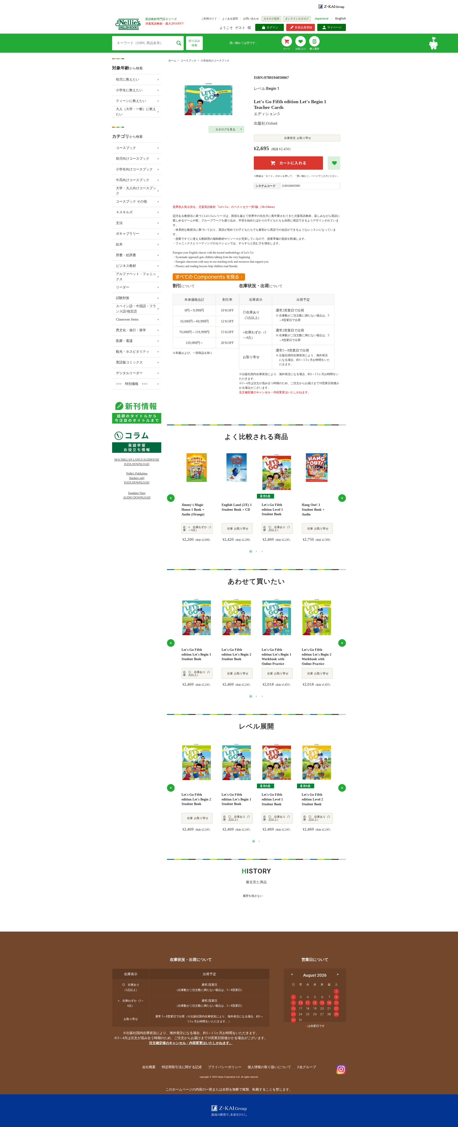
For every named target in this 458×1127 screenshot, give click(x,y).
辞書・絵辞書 (126, 255)
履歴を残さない (253, 896)
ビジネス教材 (126, 266)
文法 (119, 223)
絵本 (119, 244)
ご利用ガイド (209, 18)
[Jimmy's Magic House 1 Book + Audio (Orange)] (196, 467)
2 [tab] (256, 551)
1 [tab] (250, 551)
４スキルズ (124, 212)
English (340, 18)
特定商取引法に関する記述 (182, 1067)
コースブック (188, 60)
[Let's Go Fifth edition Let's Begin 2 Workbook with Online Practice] (316, 616)
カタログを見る (225, 129)
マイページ (334, 27)
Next (342, 498)
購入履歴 (314, 48)
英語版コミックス (129, 362)
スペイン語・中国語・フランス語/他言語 (136, 308)
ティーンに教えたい (131, 101)
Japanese (321, 18)
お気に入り (300, 48)
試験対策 (122, 298)
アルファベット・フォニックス (136, 276)
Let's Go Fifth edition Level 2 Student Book (312, 799)
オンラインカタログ (297, 18)
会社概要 (149, 1067)
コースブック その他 (131, 201)
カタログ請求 (271, 18)
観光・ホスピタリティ (132, 351)
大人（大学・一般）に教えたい (136, 111)
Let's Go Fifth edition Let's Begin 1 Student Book (196, 654)
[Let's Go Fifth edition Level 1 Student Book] (276, 471)
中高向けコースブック (132, 180)
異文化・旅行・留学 (131, 330)
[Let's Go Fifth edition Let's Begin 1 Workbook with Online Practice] (276, 616)
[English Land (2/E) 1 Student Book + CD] (236, 467)
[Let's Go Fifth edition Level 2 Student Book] (316, 761)
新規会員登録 (303, 27)
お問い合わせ (251, 18)
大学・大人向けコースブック (136, 190)
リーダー (122, 287)
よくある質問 (230, 18)
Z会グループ (306, 1067)
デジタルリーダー (129, 373)
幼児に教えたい (127, 79)
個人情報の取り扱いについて (269, 1067)
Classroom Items (127, 319)
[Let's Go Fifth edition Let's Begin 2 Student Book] (236, 616)
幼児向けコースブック (132, 158)
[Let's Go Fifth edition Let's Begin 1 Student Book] (196, 616)
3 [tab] (262, 551)
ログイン (272, 27)
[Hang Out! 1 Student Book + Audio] (316, 467)
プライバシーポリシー (224, 1067)
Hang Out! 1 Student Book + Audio (313, 509)
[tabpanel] (196, 498)
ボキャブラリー (127, 233)
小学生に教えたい (129, 90)
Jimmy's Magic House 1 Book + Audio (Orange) (193, 509)
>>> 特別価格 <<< (131, 384)
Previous (171, 498)
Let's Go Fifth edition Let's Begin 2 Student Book (236, 654)
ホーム (172, 60)
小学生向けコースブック (215, 60)
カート (286, 48)
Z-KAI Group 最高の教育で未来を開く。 (229, 1111)
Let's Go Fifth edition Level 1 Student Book (272, 509)
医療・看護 (124, 341)
